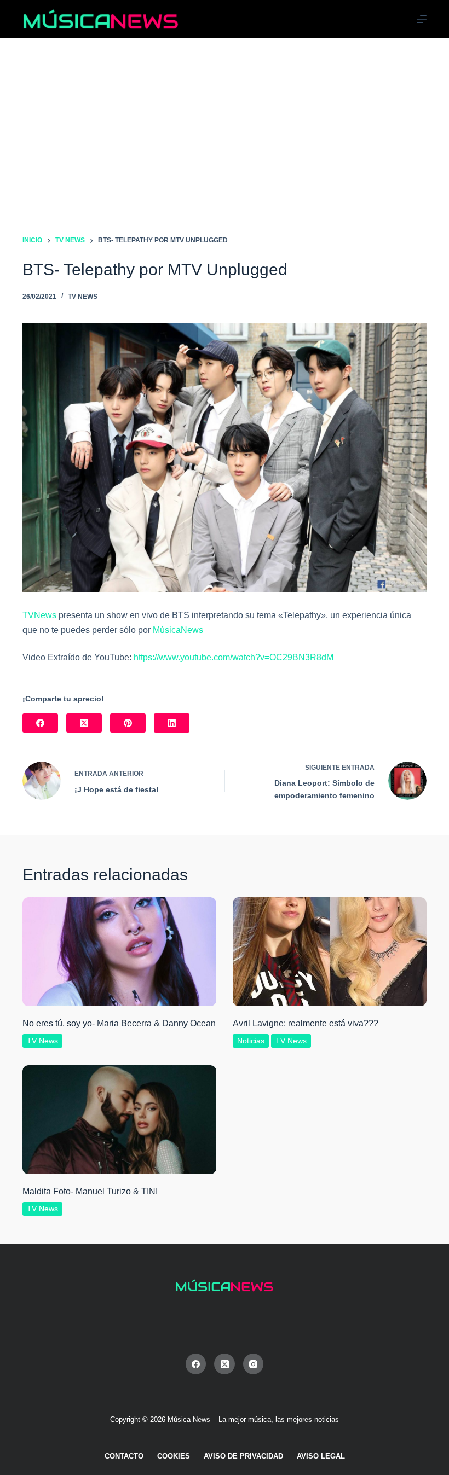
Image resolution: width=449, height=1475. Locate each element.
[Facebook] (40, 723)
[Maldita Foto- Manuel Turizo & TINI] (119, 1119)
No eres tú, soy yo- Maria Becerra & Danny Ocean (119, 1023)
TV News (82, 296)
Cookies (173, 1456)
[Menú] (422, 19)
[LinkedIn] (171, 723)
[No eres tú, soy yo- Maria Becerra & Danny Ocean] (119, 951)
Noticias (250, 1040)
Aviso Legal (321, 1456)
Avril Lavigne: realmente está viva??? (305, 1023)
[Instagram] (253, 1364)
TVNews (39, 615)
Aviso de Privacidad (243, 1456)
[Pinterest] (128, 723)
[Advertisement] (224, 120)
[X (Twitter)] (84, 723)
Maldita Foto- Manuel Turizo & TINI (90, 1191)
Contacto (124, 1456)
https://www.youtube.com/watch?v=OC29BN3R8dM (233, 657)
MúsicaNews (178, 630)
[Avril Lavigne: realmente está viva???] (330, 951)
